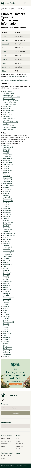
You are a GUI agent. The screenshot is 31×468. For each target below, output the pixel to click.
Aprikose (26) (7, 239)
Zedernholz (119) (8, 164)
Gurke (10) (6, 324)
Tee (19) (5, 279)
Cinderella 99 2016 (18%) (10, 122)
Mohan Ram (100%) (9, 95)
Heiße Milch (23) (8, 256)
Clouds (20, 8)
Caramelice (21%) (8, 116)
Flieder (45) (6, 197)
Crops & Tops (18, 446)
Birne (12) (6, 310)
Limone (4, 59)
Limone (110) (6, 166)
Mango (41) (6, 208)
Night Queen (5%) (8, 129)
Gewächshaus (19, 443)
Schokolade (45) (8, 201)
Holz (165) (6, 153)
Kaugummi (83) (7, 178)
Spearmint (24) (7, 253)
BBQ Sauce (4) (7, 349)
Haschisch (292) (8, 147)
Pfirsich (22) (6, 260)
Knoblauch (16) (7, 289)
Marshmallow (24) (8, 251)
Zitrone (4, 71)
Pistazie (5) (6, 341)
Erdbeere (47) (7, 195)
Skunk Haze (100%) (9, 99)
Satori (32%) (7, 112)
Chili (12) (5, 312)
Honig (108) (6, 168)
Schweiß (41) (7, 210)
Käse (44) (6, 203)
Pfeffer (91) (6, 174)
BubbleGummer (25, 10)
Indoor (17, 438)
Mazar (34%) (7, 106)
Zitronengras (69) (8, 183)
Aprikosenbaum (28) (9, 233)
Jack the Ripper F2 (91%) (10, 101)
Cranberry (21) (7, 272)
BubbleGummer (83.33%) (10, 103)
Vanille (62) (6, 191)
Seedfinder (4, 8)
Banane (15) (6, 291)
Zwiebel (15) (6, 293)
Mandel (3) (6, 356)
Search (13, 8)
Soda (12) (6, 320)
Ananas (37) (6, 218)
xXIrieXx (25, 76)
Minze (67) (6, 187)
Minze (4, 63)
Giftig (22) (6, 266)
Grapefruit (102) (7, 170)
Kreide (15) (6, 295)
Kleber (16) (6, 287)
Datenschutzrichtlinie (7, 466)
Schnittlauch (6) (7, 339)
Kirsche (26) (6, 241)
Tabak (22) (6, 270)
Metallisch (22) (7, 264)
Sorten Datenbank (6, 441)
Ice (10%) (6, 124)
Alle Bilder (18, 448)
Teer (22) (6, 268)
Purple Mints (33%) (8, 110)
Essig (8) (5, 329)
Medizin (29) (7, 231)
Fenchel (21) (6, 274)
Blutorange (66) (7, 189)
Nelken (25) (6, 249)
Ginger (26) (6, 243)
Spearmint (14, 10)
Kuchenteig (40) (7, 212)
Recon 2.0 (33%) (8, 108)
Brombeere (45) (7, 199)
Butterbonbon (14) (8, 297)
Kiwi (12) (5, 308)
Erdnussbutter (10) (8, 322)
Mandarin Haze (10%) (9, 128)
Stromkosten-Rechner (7, 455)
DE (25, 3)
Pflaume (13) (6, 303)
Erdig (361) (6, 145)
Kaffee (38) (6, 216)
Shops (3, 446)
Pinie (3, 48)
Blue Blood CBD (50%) (9, 104)
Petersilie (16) (7, 285)
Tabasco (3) (6, 353)
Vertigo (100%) (7, 91)
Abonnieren (16, 413)
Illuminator (4, 458)
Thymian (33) (7, 224)
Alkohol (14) (6, 301)
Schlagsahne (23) (8, 254)
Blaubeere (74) (7, 181)
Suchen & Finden (5, 438)
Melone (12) (6, 306)
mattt (18, 76)
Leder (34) (6, 220)
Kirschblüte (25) (7, 247)
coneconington (11, 76)
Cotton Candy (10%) (9, 126)
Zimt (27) (5, 237)
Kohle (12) (6, 318)
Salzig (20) (6, 278)
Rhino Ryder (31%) (8, 114)
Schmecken (4, 10)
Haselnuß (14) (7, 299)
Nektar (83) (6, 176)
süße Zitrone (6, 67)
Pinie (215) (6, 151)
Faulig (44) (6, 205)
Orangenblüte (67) (8, 185)
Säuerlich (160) (7, 155)
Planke (17, 455)
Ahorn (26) (6, 245)
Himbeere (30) (7, 230)
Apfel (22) (6, 262)
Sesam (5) (6, 343)
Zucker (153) (6, 160)
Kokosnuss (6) (7, 333)
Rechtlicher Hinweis (21, 466)
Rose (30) (6, 226)
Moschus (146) (7, 162)
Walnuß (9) (6, 326)
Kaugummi (5, 44)
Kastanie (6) (6, 337)
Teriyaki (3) (6, 351)
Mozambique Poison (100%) (11, 97)
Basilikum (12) (7, 314)
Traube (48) (6, 193)
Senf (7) (5, 331)
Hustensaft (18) (7, 281)
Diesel (4, 55)
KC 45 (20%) (7, 120)
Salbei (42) (6, 206)
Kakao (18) (6, 283)
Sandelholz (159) (8, 156)
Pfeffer (4, 51)
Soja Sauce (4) (7, 347)
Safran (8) (6, 328)
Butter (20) (6, 276)
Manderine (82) (7, 180)
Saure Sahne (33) (8, 222)
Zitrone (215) (6, 149)
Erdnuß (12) (6, 316)
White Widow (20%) (9, 118)
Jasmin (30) (6, 228)
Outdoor (17, 441)
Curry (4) (5, 345)
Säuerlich (5, 40)
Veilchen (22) (7, 258)
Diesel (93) (6, 172)
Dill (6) (5, 335)
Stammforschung (5, 443)
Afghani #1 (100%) (8, 93)
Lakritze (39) (7, 214)
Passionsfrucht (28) (9, 235)
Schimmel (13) (7, 304)
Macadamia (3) (7, 354)
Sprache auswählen (6, 422)
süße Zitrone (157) (8, 158)
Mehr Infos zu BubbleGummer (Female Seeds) (14, 80)
